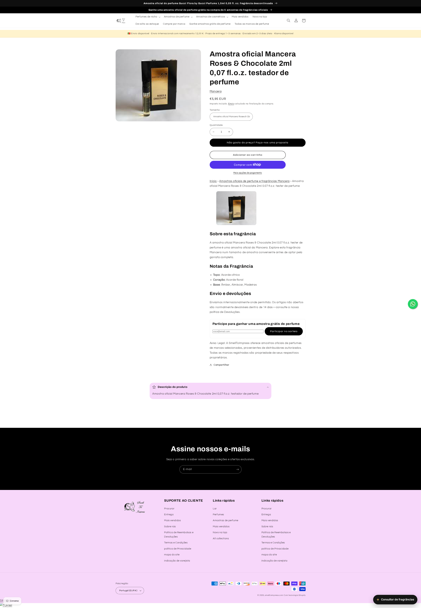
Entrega (168, 514)
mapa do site (172, 554)
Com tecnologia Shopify (294, 595)
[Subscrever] (237, 469)
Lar (215, 508)
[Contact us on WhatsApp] (413, 304)
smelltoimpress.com (274, 595)
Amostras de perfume (225, 520)
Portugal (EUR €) (128, 590)
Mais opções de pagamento (247, 173)
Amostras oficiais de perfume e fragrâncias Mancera (254, 181)
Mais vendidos (172, 520)
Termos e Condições (175, 542)
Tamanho (215, 110)
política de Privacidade (177, 548)
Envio (231, 104)
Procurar (169, 508)
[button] (147, 17)
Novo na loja (220, 532)
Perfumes (218, 514)
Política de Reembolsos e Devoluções (178, 534)
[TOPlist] (6, 605)
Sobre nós (170, 526)
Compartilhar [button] (221, 365)
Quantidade (216, 125)
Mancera (216, 91)
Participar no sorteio (283, 331)
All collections (221, 538)
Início (213, 181)
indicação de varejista (177, 560)
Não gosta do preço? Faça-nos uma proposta (257, 142)
